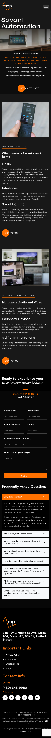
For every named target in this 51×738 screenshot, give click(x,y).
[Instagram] (18, 697)
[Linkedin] (24, 697)
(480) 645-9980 (14, 687)
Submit (25, 476)
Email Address (12, 424)
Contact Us (11, 233)
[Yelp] (30, 697)
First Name (10, 410)
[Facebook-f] (5, 697)
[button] (25, 497)
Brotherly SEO (25, 731)
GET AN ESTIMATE (29, 88)
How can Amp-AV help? (17, 452)
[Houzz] (11, 697)
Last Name (33, 410)
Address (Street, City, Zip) (18, 438)
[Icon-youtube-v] (37, 697)
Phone (31, 424)
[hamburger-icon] (46, 7)
